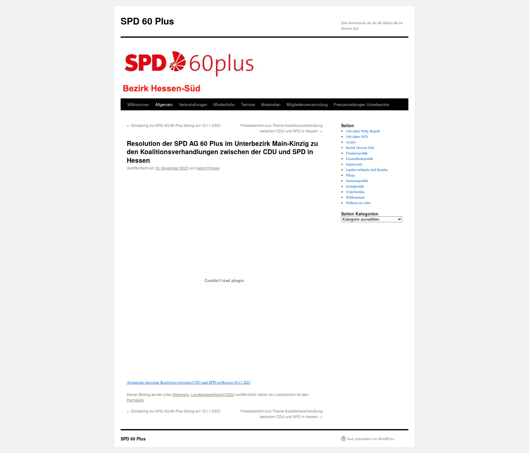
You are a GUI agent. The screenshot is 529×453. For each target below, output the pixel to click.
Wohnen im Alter (358, 202)
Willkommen (138, 104)
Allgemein (164, 104)
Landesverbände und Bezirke (367, 169)
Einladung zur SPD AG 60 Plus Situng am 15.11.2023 (173, 125)
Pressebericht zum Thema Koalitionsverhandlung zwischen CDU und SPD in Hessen (282, 128)
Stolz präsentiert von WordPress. (371, 438)
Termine (248, 104)
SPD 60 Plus (147, 20)
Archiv (351, 141)
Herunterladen (142, 179)
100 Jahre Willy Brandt (363, 130)
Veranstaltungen (193, 104)
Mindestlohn (224, 104)
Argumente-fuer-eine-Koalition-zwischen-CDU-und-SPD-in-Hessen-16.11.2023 (188, 382)
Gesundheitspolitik (359, 158)
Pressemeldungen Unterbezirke (361, 104)
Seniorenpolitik (357, 180)
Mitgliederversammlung (307, 104)
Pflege (350, 175)
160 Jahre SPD (357, 136)
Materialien (270, 104)
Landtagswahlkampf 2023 (212, 394)
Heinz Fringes (207, 167)
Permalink (135, 399)
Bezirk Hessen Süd (360, 147)
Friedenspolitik (357, 152)
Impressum (354, 164)
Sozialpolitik (355, 186)
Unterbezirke (355, 191)
